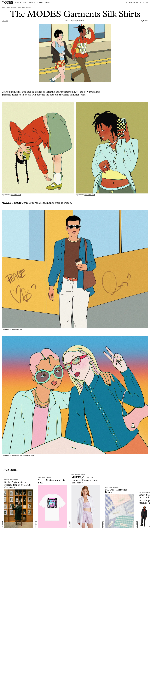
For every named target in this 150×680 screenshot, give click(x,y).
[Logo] (7, 2)
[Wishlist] (144, 3)
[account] (140, 3)
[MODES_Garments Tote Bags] (52, 506)
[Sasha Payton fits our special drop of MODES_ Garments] (18, 508)
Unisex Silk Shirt (16, 195)
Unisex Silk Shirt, (17, 455)
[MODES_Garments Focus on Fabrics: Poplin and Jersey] (85, 506)
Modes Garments (11, 7)
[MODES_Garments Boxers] (119, 511)
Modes (3, 7)
